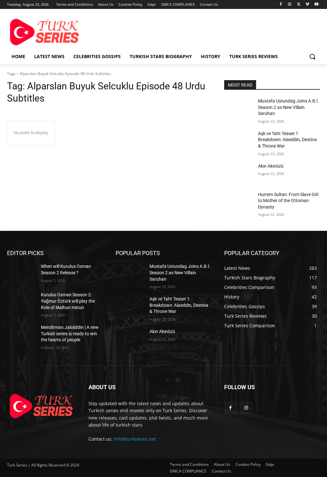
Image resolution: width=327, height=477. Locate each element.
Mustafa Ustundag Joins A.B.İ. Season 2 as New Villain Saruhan (288, 107)
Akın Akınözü (271, 166)
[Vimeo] (307, 4)
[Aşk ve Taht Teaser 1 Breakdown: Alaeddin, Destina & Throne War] (238, 141)
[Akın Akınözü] (238, 173)
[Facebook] (281, 4)
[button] (312, 56)
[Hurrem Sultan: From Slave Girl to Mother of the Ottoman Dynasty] (238, 202)
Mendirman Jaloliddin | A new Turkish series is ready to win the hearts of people (70, 333)
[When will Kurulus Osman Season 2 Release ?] (21, 273)
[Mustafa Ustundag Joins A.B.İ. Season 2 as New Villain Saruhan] (238, 108)
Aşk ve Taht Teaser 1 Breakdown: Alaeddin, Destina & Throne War (287, 139)
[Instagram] (289, 4)
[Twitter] (298, 4)
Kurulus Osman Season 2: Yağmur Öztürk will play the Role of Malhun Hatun (68, 301)
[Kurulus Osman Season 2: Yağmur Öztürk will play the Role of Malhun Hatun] (21, 302)
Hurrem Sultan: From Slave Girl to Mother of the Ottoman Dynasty (288, 200)
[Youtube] (316, 4)
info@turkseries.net (135, 439)
